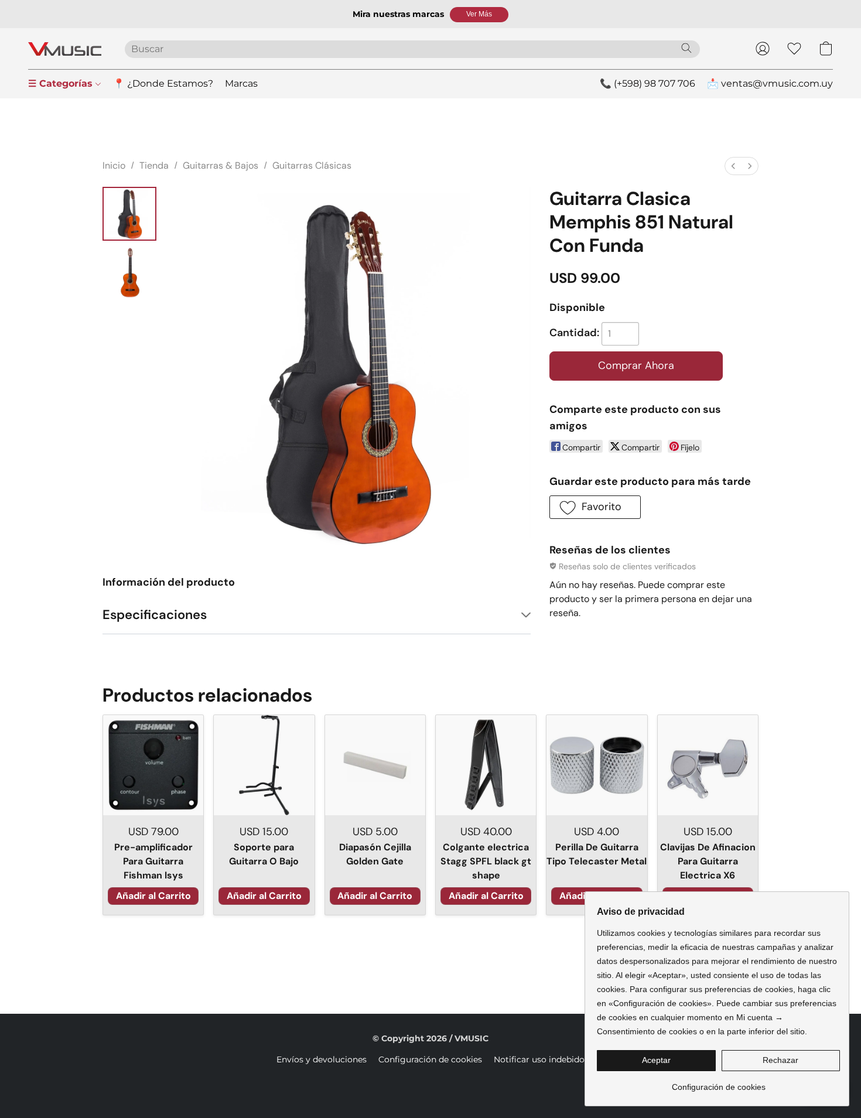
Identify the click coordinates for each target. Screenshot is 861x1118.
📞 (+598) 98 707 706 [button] (647, 83)
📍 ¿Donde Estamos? (163, 83)
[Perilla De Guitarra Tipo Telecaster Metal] (596, 765)
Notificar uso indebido (539, 1059)
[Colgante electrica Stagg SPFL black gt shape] (486, 765)
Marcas (241, 83)
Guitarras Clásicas (311, 165)
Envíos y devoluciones (321, 1059)
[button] (479, 14)
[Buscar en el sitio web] (686, 48)
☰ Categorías (61, 83)
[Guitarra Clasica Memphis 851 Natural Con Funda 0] (129, 214)
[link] (718, 1082)
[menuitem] (733, 166)
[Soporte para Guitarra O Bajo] (264, 765)
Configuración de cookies (430, 1059)
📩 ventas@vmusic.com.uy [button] (770, 83)
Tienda (154, 165)
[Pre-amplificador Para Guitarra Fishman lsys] (153, 765)
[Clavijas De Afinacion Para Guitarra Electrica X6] (708, 765)
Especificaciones (154, 614)
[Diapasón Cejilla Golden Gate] (375, 765)
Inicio (113, 165)
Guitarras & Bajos (220, 165)
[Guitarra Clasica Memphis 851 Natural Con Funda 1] (129, 272)
